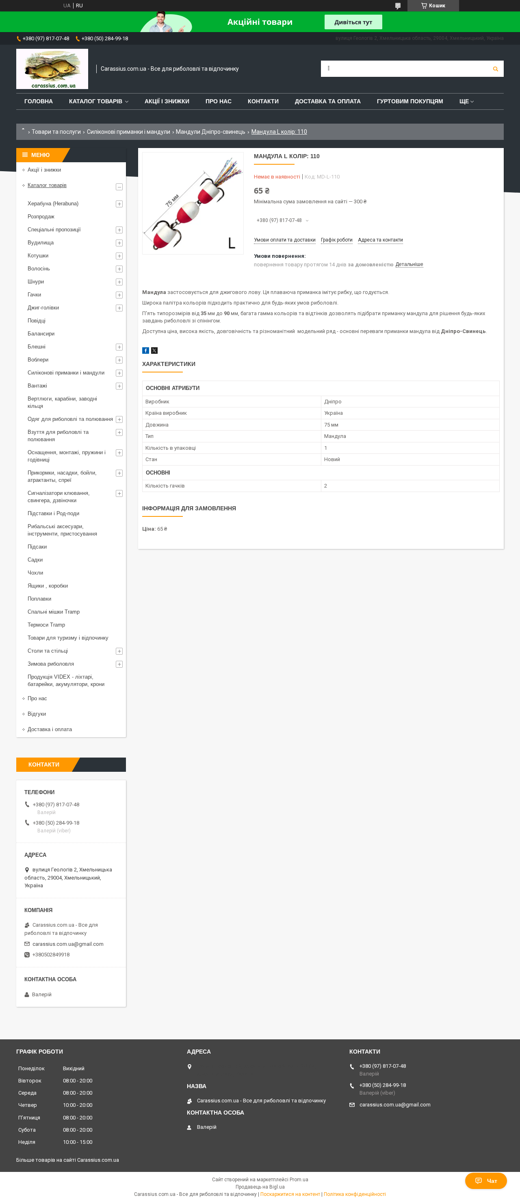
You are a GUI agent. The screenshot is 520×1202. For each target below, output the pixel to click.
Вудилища (41, 243)
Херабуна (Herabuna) (53, 203)
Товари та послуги (56, 131)
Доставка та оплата (328, 101)
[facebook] (145, 352)
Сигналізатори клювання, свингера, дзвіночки (59, 496)
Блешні (37, 347)
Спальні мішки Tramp (54, 612)
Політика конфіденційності (355, 1194)
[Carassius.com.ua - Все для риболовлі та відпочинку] (52, 69)
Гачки (34, 295)
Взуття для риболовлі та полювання (58, 435)
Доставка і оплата (50, 729)
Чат (492, 1181)
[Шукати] (496, 69)
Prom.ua (299, 1179)
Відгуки (37, 714)
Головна (38, 101)
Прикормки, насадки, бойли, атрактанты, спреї (62, 476)
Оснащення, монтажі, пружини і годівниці (67, 456)
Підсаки (37, 547)
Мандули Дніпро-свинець (210, 131)
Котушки (38, 256)
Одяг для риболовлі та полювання (70, 419)
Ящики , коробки (48, 586)
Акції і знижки (167, 101)
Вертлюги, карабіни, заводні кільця (62, 402)
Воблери (38, 360)
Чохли (35, 573)
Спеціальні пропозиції (54, 229)
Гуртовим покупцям (410, 101)
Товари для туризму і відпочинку (68, 638)
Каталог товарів (95, 101)
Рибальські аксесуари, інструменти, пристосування (62, 530)
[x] (154, 352)
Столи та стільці (48, 651)
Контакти (263, 101)
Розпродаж (41, 216)
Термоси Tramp (46, 625)
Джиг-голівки (43, 308)
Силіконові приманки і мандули (128, 131)
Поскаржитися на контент (290, 1194)
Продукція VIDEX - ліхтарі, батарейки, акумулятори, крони (66, 680)
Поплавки (39, 599)
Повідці (37, 321)
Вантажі (37, 386)
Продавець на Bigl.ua (260, 1187)
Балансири (41, 334)
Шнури (36, 282)
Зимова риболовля (51, 664)
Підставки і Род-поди (53, 513)
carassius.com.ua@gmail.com (68, 944)
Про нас (219, 101)
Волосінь (39, 269)
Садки (35, 560)
